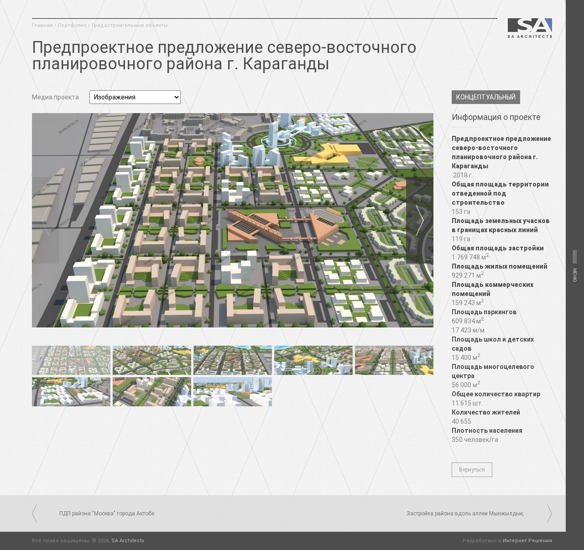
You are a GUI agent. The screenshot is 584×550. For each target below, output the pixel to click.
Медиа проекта (55, 97)
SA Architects (127, 541)
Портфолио (72, 25)
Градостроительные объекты (130, 25)
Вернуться (472, 470)
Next (419, 220)
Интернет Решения (527, 541)
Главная (42, 25)
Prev (45, 220)
